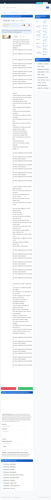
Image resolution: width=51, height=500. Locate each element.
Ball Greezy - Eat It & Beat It (10, 472)
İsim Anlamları (41, 497)
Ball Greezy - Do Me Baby (9, 466)
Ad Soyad (4, 424)
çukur (45, 43)
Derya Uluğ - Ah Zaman (43, 77)
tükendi (45, 52)
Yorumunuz (4, 428)
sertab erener (45, 40)
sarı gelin (46, 45)
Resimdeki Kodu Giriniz (7, 441)
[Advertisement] (6, 58)
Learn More (39, 3)
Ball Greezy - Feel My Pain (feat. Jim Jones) (13, 474)
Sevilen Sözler (47, 497)
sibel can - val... (39, 26)
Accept (45, 3)
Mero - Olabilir (41, 74)
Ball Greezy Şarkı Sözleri (15, 12)
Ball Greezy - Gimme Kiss (9, 480)
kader (45, 54)
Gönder (4, 446)
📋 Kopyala (15, 36)
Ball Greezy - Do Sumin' (9, 469)
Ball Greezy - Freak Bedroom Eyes (11, 477)
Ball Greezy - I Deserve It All (10, 483)
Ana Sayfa (4, 12)
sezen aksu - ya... (45, 22)
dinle (39, 39)
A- (23, 36)
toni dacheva (39, 46)
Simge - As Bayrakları (42, 85)
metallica (46, 25)
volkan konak (39, 31)
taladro (45, 28)
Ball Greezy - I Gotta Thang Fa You (11, 485)
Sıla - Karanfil (41, 66)
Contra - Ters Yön (42, 82)
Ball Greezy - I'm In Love (9, 488)
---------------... (40, 21)
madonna (46, 37)
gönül (39, 43)
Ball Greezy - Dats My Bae (10, 464)
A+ (20, 36)
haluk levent (45, 31)
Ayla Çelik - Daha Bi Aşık (43, 88)
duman (45, 34)
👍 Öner (22, 25)
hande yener (39, 35)
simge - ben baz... (40, 52)
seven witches (45, 49)
